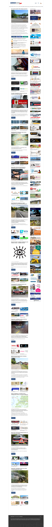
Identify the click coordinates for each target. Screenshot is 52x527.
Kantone (14, 6)
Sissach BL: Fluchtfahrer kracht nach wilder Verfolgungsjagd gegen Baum (19, 469)
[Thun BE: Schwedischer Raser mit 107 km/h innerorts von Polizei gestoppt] (19, 101)
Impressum (12, 516)
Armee (36, 6)
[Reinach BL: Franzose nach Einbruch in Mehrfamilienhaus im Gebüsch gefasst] (19, 174)
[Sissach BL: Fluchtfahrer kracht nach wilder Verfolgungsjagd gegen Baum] (19, 476)
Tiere (37, 6)
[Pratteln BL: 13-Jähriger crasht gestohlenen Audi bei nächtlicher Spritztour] (19, 327)
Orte (17, 6)
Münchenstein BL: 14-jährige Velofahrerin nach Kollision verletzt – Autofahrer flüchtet (19, 242)
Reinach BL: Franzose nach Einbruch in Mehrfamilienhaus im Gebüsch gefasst (18, 167)
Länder (19, 6)
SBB (27, 6)
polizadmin (15, 23)
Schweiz (10, 6)
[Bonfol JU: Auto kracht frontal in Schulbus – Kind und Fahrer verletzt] (19, 363)
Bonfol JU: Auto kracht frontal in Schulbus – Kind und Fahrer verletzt (19, 356)
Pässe (28, 6)
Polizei (30, 6)
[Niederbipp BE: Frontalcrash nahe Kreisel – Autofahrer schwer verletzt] (19, 139)
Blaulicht (40, 6)
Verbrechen (23, 6)
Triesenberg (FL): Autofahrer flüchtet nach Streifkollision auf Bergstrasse (18, 285)
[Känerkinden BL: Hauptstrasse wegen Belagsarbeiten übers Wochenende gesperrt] (19, 211)
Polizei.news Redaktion (16, 71)
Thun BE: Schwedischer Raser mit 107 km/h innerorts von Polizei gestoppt (19, 94)
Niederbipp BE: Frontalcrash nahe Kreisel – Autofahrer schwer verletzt (19, 133)
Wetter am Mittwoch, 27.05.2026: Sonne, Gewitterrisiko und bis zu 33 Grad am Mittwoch (19, 394)
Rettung (35, 6)
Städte (16, 6)
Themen (21, 6)
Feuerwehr (32, 6)
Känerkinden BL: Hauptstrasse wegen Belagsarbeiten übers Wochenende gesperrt (19, 203)
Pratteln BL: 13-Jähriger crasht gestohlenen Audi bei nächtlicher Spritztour (19, 319)
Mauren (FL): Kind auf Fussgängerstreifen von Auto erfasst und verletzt (19, 433)
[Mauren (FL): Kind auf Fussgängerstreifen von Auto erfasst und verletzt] (19, 440)
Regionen (12, 6)
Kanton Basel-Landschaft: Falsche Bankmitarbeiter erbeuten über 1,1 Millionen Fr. (19, 56)
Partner (42, 6)
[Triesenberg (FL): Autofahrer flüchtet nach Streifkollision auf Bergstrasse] (19, 291)
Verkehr (26, 6)
